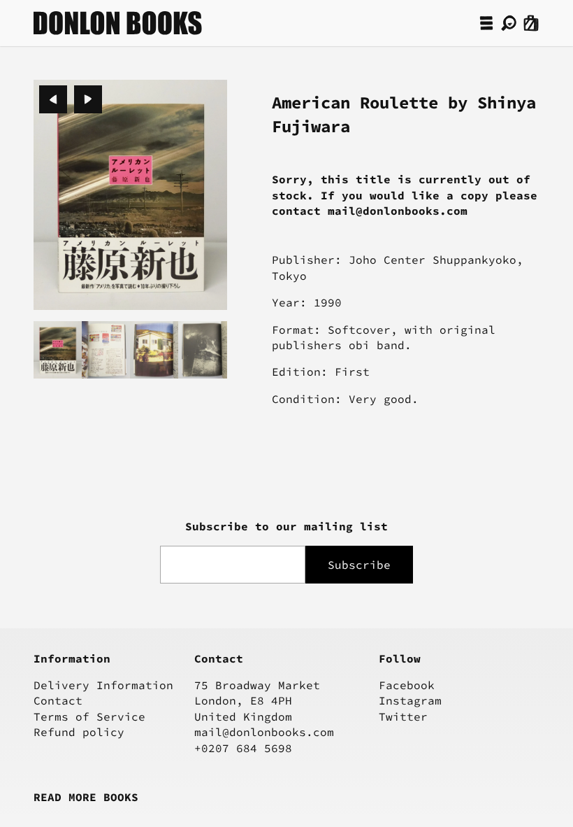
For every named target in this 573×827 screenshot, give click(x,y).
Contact (58, 700)
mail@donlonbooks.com (264, 732)
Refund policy (79, 732)
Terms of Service (89, 716)
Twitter (403, 716)
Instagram (410, 700)
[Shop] (486, 23)
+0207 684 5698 (243, 748)
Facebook (407, 685)
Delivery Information (103, 685)
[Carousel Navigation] (70, 99)
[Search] (508, 23)
